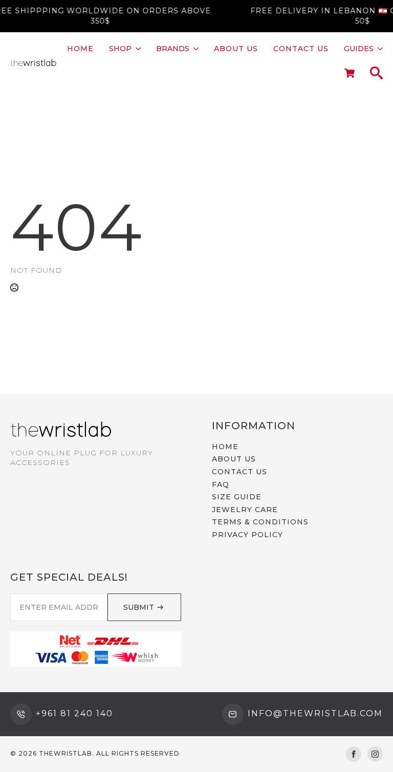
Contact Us (301, 48)
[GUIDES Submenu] (378, 48)
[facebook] (353, 754)
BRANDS (172, 48)
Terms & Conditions (260, 521)
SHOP (120, 48)
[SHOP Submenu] (136, 48)
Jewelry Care (245, 509)
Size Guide (236, 496)
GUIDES (359, 48)
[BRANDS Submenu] (194, 48)
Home (80, 48)
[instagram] (375, 754)
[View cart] (349, 74)
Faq (220, 484)
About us (236, 48)
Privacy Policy (247, 534)
